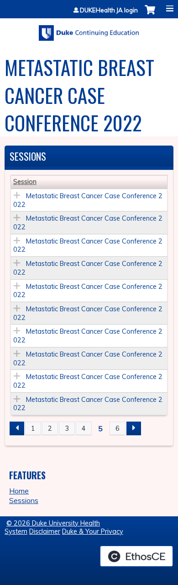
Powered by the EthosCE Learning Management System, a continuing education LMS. (136, 556)
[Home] (89, 29)
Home (19, 490)
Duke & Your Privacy (92, 531)
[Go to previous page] (17, 428)
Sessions (23, 500)
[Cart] (150, 14)
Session (25, 182)
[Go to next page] (133, 428)
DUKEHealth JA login (109, 10)
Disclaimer (44, 531)
